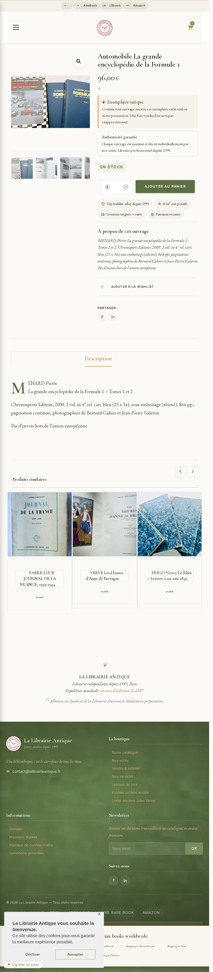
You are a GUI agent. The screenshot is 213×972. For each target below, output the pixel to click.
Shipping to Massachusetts (140, 946)
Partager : (108, 308)
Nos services (122, 776)
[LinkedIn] (125, 880)
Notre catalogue (125, 752)
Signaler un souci (23, 965)
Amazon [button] (138, 5)
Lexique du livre (125, 784)
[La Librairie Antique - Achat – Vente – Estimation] (104, 28)
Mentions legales (23, 837)
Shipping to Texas (177, 946)
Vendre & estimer (126, 768)
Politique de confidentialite (31, 845)
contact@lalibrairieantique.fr (36, 771)
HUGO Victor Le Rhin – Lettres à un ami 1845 (169, 575)
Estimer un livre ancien (130, 792)
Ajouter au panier (165, 186)
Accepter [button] (75, 954)
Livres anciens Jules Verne (133, 800)
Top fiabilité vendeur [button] (67, 5)
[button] (80, 62)
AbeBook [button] (90, 5)
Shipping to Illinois (107, 955)
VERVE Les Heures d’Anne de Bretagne (104, 575)
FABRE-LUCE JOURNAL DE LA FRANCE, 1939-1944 (38, 578)
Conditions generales (26, 853)
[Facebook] (113, 880)
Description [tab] (98, 358)
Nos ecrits (120, 760)
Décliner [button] (32, 954)
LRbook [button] (115, 5)
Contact (15, 829)
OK (194, 848)
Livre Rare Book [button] (116, 912)
